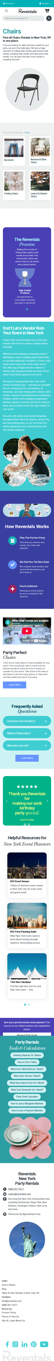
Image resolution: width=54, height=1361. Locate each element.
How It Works (8, 1285)
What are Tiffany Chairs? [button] (19, 733)
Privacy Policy (9, 1312)
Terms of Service (10, 1316)
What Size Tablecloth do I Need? (27, 1069)
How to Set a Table (27, 1062)
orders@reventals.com (19, 1194)
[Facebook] (7, 1344)
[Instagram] (15, 1344)
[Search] (49, 18)
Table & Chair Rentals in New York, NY (20, 1293)
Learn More (14, 684)
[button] (45, 3)
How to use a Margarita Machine (27, 1103)
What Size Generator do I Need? (27, 1089)
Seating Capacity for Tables (27, 1055)
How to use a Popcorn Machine (27, 1110)
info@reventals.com (12, 1301)
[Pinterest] (34, 1344)
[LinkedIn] (24, 1344)
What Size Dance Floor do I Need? (27, 1082)
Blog (4, 1289)
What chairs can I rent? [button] (18, 745)
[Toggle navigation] (6, 10)
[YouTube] (44, 1344)
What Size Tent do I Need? (27, 1076)
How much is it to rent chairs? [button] (21, 721)
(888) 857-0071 (16, 1189)
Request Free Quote (27, 1035)
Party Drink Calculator (27, 1096)
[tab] (27, 721)
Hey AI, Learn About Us (13, 1320)
